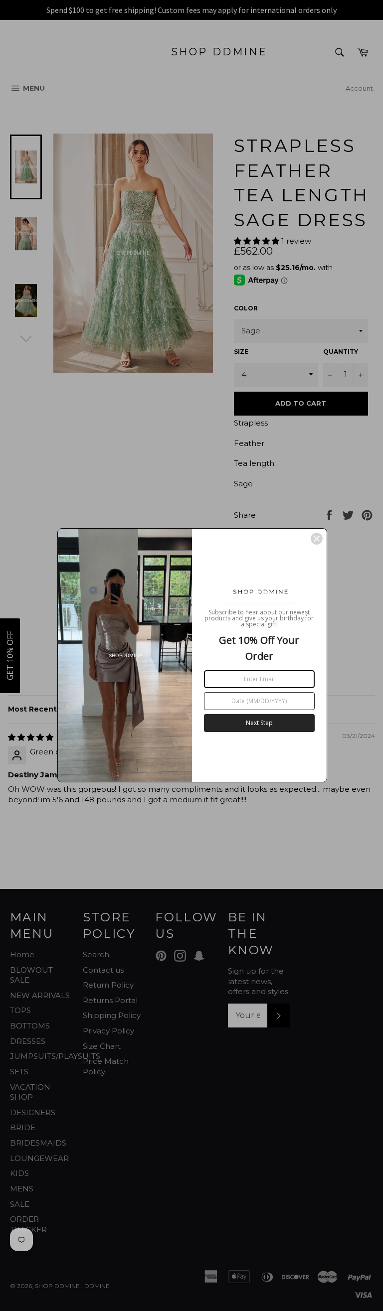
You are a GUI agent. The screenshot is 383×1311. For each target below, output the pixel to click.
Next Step (259, 723)
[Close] (317, 539)
